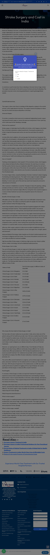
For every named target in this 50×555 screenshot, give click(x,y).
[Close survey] (36, 54)
